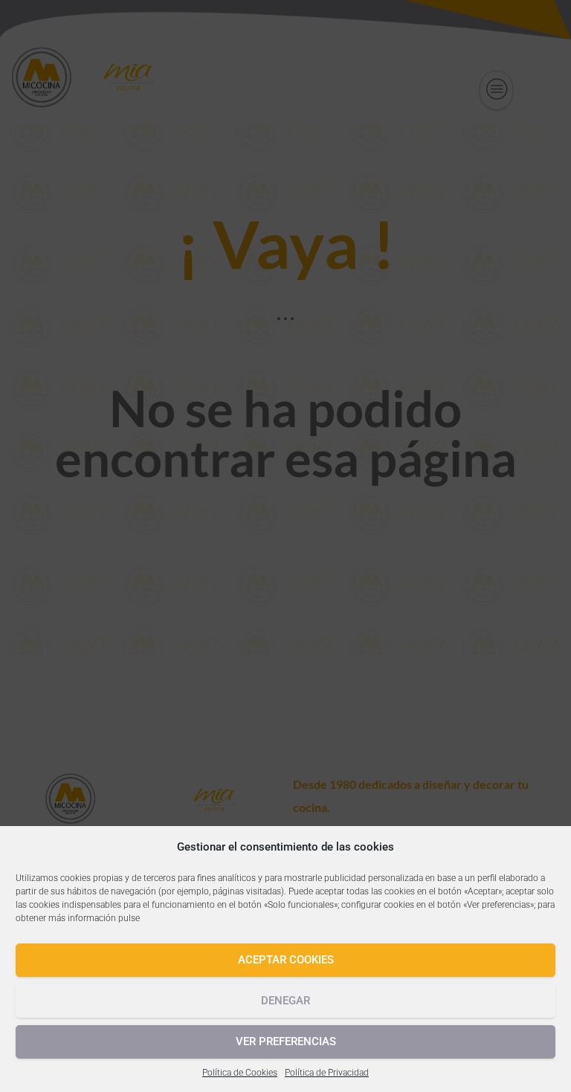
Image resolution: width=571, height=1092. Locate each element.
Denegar (285, 1000)
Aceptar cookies (286, 959)
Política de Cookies (239, 1072)
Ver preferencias (286, 1041)
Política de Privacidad (327, 1072)
